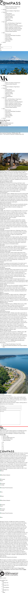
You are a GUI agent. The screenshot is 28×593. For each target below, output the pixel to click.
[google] (3, 442)
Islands (4, 5)
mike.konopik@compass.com (9, 437)
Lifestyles (4, 9)
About (4, 32)
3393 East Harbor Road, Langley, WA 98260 (8, 439)
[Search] (0, 49)
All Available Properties (10, 15)
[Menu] (1, 50)
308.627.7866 (5, 436)
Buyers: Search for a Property (11, 24)
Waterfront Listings (9, 17)
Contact (4, 42)
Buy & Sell (5, 21)
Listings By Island (8, 20)
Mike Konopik (8, 34)
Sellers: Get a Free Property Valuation (13, 30)
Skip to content (3, 578)
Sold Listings (7, 19)
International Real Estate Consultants (13, 35)
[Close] (1, 75)
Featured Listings (8, 16)
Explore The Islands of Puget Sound (12, 6)
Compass (26, 453)
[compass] (3, 449)
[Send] (1, 425)
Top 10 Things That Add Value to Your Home (12, 344)
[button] (14, 579)
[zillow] (3, 447)
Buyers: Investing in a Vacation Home (13, 27)
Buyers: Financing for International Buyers (14, 26)
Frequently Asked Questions (11, 8)
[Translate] (1, 44)
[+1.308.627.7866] (0, 45)
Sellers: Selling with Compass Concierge (13, 28)
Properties (5, 12)
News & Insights (8, 38)
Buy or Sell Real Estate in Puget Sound (13, 23)
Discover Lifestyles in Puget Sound (12, 10)
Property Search (8, 13)
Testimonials (7, 36)
